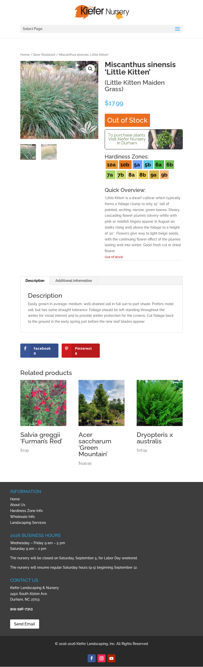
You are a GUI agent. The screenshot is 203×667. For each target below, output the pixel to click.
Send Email (24, 624)
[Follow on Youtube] (111, 658)
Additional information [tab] (73, 281)
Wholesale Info (22, 517)
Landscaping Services (28, 523)
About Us (17, 505)
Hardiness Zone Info (26, 511)
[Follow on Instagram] (101, 658)
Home (25, 54)
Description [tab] (34, 281)
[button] (90, 68)
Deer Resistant (44, 54)
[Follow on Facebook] (92, 658)
